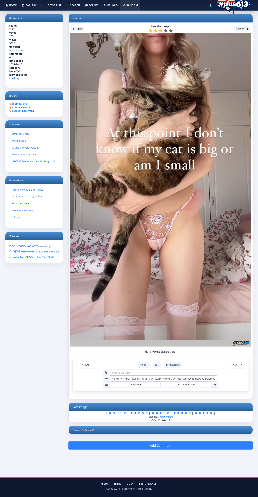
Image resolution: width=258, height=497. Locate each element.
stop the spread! (21, 203)
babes (33, 245)
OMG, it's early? (21, 134)
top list (55, 5)
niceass (39, 251)
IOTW (12, 246)
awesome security (22, 210)
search (74, 5)
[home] (233, 4)
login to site (19, 103)
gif (50, 246)
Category (134, 384)
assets (20, 245)
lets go (16, 217)
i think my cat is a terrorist (27, 189)
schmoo (26, 256)
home (12, 5)
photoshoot (173, 364)
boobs (42, 246)
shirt (36, 257)
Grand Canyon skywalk (25, 147)
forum (93, 5)
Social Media (185, 384)
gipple (14, 251)
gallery (31, 5)
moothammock (28, 251)
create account (21, 107)
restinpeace (14, 257)
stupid (51, 257)
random (131, 5)
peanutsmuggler (51, 252)
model (143, 364)
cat (156, 364)
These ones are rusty (24, 154)
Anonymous (16, 50)
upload (112, 5)
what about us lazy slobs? (27, 196)
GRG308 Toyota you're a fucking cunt (33, 161)
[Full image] (247, 37)
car (46, 246)
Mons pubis (19, 140)
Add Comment (160, 445)
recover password (23, 111)
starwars (43, 256)
